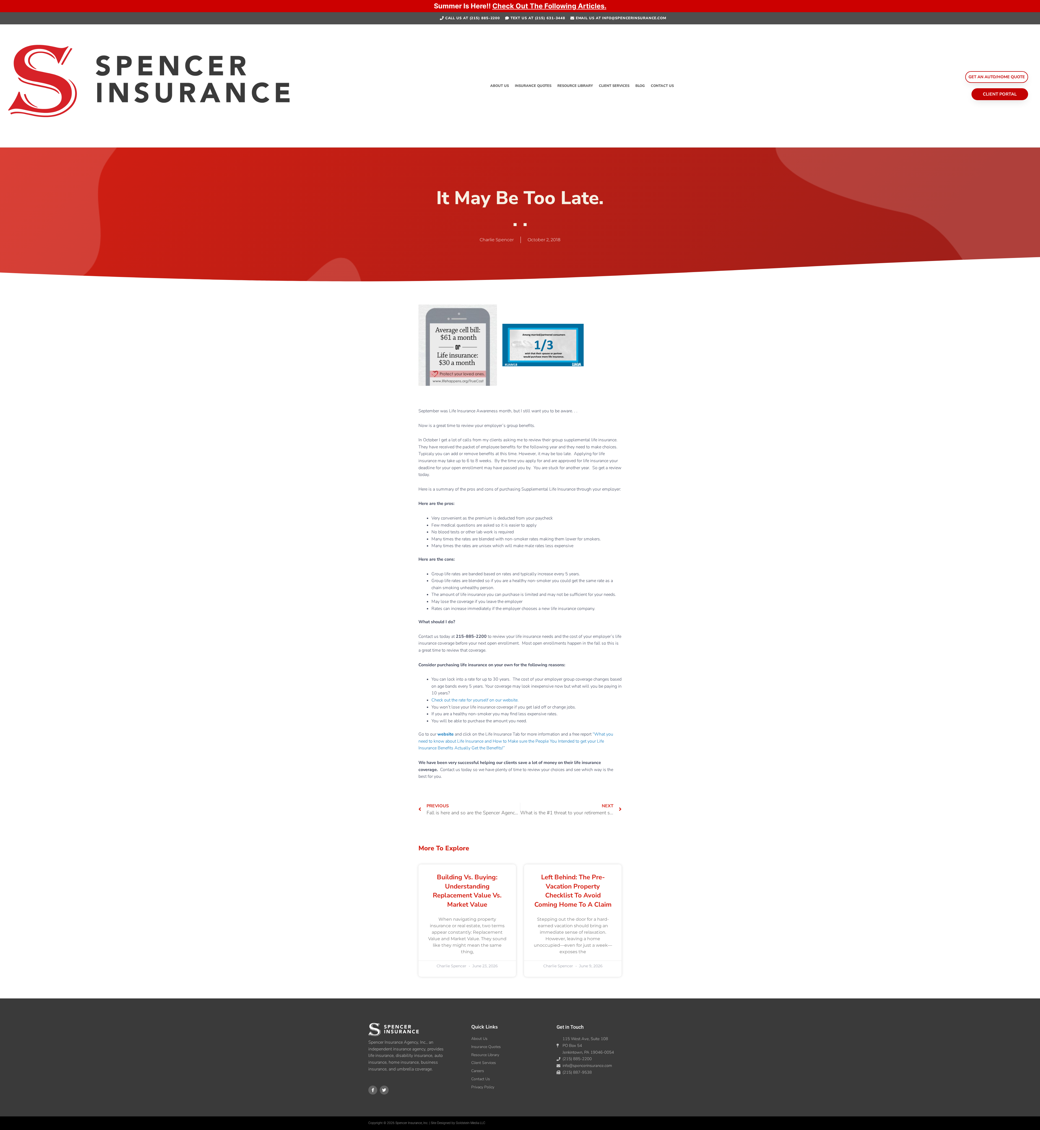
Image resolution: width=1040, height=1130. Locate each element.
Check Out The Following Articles (548, 6)
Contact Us (662, 85)
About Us (499, 85)
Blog (640, 85)
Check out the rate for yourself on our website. (475, 700)
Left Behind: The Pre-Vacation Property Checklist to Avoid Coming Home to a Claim (573, 891)
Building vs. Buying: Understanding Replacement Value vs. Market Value (467, 891)
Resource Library (575, 85)
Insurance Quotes (533, 85)
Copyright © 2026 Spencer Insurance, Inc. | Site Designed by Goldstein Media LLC (426, 1123)
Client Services (614, 85)
